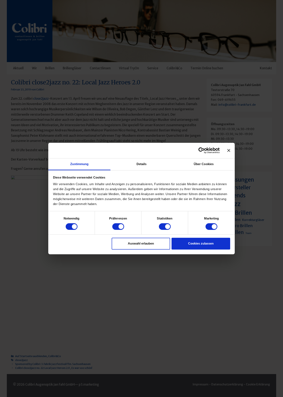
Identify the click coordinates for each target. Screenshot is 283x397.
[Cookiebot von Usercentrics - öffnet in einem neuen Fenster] (201, 150)
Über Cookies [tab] (204, 164)
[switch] (118, 226)
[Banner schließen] (228, 150)
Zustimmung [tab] (79, 164)
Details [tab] (142, 164)
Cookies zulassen (201, 243)
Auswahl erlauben (141, 243)
